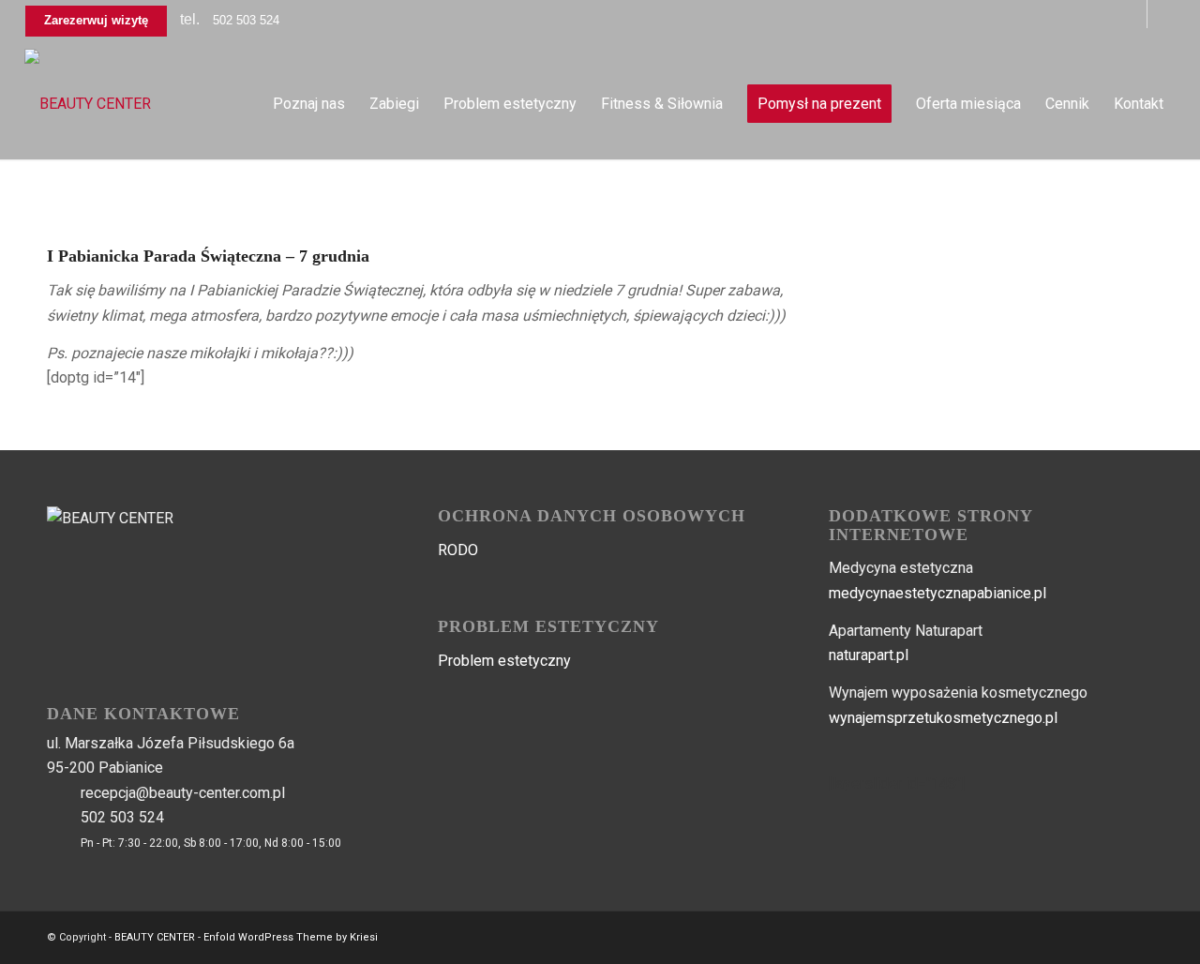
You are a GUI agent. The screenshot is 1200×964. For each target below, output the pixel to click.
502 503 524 (246, 20)
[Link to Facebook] (1133, 14)
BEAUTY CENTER (154, 937)
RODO (458, 550)
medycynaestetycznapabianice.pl (937, 593)
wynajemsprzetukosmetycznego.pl (943, 718)
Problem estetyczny (504, 661)
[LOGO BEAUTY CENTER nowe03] (87, 104)
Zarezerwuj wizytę (96, 20)
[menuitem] (309, 104)
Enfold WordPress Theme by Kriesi (290, 937)
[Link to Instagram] (1162, 14)
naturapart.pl (868, 655)
